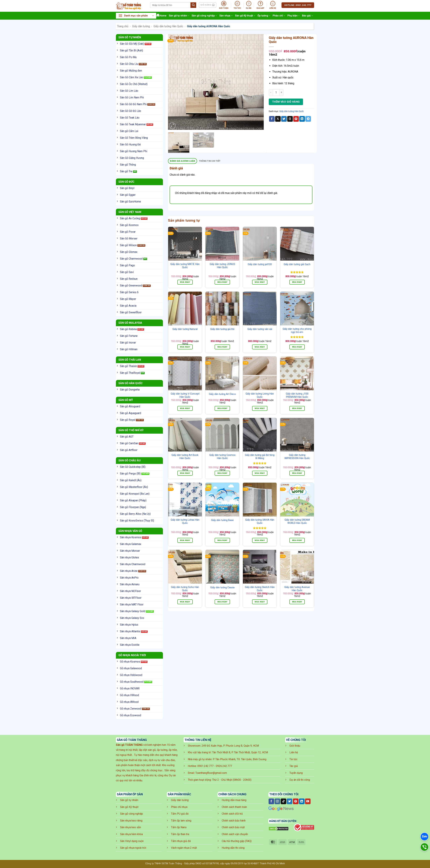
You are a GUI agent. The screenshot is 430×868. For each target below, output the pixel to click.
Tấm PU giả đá (179, 813)
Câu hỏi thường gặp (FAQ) (237, 841)
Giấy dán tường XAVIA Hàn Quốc (259, 521)
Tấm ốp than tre (180, 834)
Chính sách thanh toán (234, 807)
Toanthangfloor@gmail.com (211, 772)
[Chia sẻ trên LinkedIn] (302, 119)
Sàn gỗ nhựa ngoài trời (133, 847)
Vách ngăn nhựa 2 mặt (184, 847)
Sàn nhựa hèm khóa (131, 834)
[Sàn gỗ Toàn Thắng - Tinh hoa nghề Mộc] (130, 6)
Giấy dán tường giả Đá (222, 329)
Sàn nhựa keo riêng (131, 820)
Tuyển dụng (296, 772)
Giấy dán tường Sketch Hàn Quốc (260, 589)
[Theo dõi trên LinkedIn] (302, 801)
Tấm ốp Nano (179, 827)
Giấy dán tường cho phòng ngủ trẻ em (297, 331)
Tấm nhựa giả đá (181, 841)
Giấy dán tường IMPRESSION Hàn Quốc (297, 457)
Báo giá (306, 15)
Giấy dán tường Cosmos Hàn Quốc (222, 457)
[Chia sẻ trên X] (278, 119)
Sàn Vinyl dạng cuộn (132, 841)
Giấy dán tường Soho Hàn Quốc (185, 589)
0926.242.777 (224, 766)
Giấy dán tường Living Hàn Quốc (260, 395)
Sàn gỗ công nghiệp (203, 15)
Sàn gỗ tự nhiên (178, 15)
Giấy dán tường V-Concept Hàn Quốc (185, 395)
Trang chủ (122, 26)
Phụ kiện (292, 15)
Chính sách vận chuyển (235, 834)
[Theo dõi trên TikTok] (283, 801)
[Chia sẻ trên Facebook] (272, 119)
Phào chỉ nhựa (179, 807)
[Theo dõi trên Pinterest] (295, 801)
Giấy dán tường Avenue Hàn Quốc (297, 589)
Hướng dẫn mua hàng (234, 800)
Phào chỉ (278, 15)
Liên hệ (293, 752)
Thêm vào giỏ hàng (286, 101)
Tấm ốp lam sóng (181, 820)
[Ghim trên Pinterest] (296, 119)
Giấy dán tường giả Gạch (297, 264)
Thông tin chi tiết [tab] (210, 161)
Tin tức (293, 759)
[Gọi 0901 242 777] (424, 847)
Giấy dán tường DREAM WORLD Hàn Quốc (297, 521)
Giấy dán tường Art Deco (222, 394)
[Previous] (174, 82)
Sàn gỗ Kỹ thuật (244, 15)
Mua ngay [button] (185, 282)
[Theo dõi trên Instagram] (277, 801)
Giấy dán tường (141, 26)
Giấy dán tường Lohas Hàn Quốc (185, 521)
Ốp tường (262, 15)
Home (163, 15)
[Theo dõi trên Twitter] (289, 801)
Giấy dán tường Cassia (222, 587)
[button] (136, 16)
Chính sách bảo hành (234, 820)
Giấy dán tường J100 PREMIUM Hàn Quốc (297, 395)
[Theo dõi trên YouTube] (308, 801)
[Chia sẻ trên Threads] (290, 119)
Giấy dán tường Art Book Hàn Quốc (184, 457)
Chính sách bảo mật (233, 827)
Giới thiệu (294, 745)
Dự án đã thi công (299, 779)
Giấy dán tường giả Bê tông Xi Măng (259, 457)
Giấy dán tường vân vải (259, 329)
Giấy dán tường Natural (185, 329)
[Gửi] (193, 5)
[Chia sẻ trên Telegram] (308, 119)
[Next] (257, 82)
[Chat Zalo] (424, 836)
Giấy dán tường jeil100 (260, 264)
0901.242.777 (205, 766)
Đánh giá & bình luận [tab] (182, 161)
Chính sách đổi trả (232, 813)
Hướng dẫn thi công (233, 847)
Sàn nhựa (224, 15)
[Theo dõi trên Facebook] (271, 801)
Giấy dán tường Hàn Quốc (168, 26)
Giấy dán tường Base (222, 520)
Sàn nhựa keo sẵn (130, 827)
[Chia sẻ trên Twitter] (284, 119)
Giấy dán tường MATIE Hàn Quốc (185, 266)
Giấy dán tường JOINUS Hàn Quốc (222, 266)
